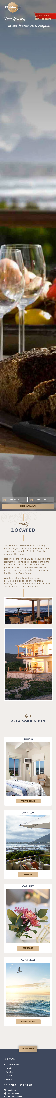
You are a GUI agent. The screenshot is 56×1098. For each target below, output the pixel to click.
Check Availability (28, 787)
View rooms (28, 1082)
